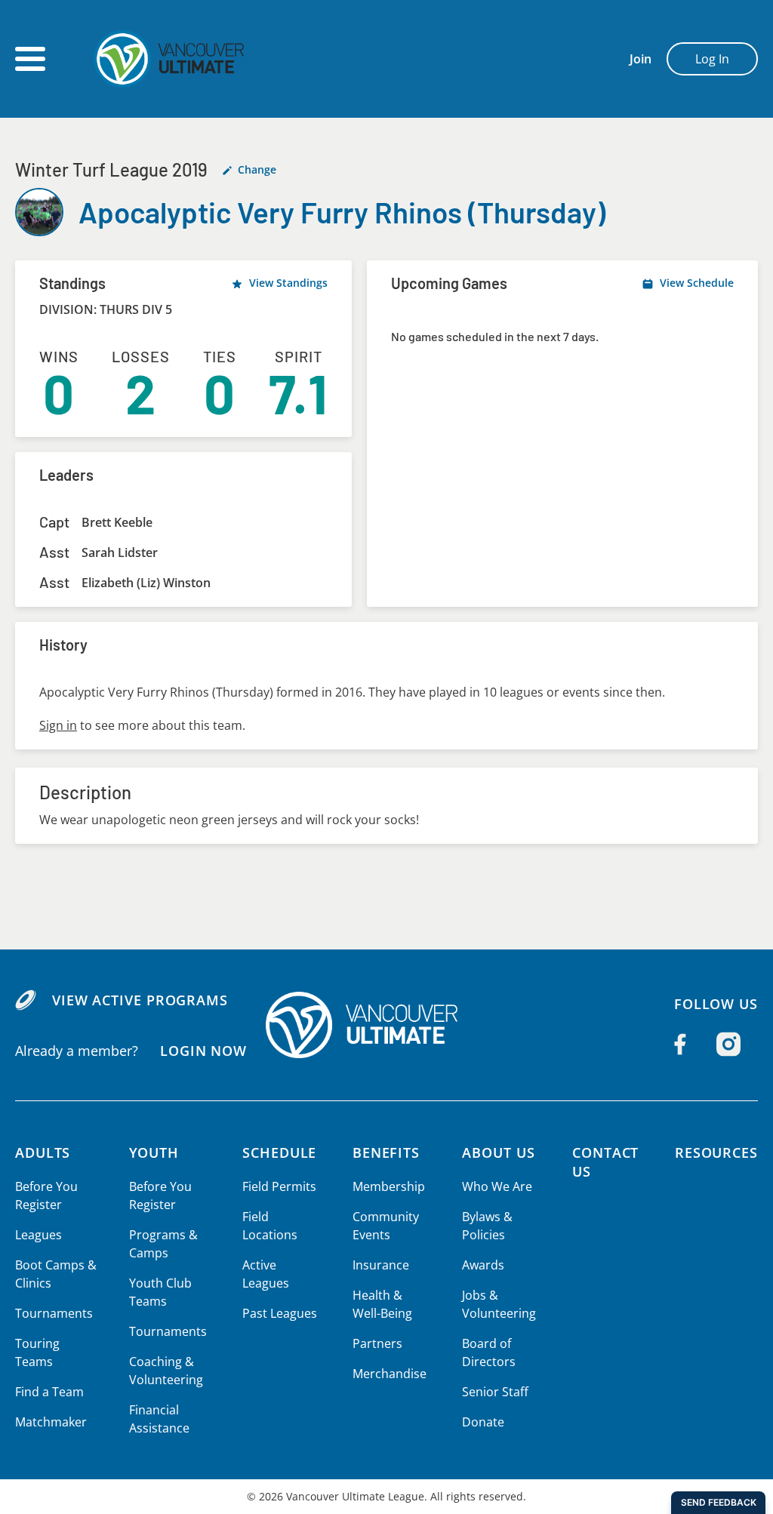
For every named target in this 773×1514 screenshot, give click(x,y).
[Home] (386, 1025)
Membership (389, 1186)
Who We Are (497, 1186)
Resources (716, 1152)
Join (640, 59)
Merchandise (390, 1373)
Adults (42, 1152)
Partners (377, 1343)
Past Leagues (279, 1313)
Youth (154, 1152)
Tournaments (54, 1313)
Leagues (38, 1234)
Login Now (203, 1051)
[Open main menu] (30, 59)
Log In (712, 59)
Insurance (381, 1265)
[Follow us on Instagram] (728, 1044)
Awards (483, 1265)
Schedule (279, 1152)
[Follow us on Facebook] (680, 1043)
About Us (498, 1152)
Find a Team (49, 1391)
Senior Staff (495, 1391)
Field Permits (279, 1186)
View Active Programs (140, 1000)
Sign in (58, 725)
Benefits (386, 1152)
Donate (483, 1422)
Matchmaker (51, 1422)
